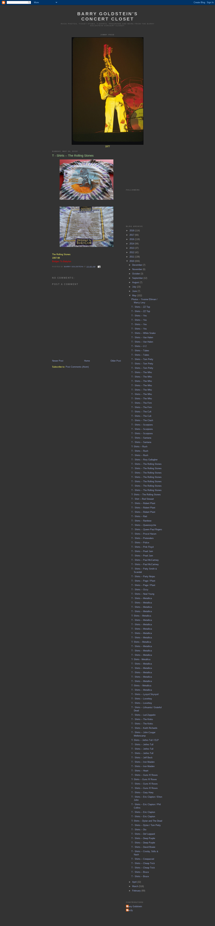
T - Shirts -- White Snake (143, 333)
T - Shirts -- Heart (139, 770)
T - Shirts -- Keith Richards (144, 728)
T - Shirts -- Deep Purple (143, 838)
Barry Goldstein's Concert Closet (107, 16)
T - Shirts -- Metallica (141, 598)
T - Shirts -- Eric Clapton (143, 812)
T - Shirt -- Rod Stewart (142, 499)
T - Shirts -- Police (140, 542)
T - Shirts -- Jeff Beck (142, 757)
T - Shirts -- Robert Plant (143, 503)
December (137, 265)
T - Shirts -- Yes (139, 315)
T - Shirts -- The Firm (141, 403)
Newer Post (57, 361)
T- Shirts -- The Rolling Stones (146, 494)
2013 (132, 248)
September (137, 278)
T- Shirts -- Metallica (141, 615)
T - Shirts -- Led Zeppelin (143, 715)
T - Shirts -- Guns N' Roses (144, 775)
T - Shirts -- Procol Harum (143, 534)
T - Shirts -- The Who (141, 372)
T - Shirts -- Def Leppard (143, 834)
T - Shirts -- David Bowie (143, 847)
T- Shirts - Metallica (140, 659)
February (136, 890)
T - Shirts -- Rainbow (141, 520)
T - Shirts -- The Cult (141, 411)
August (136, 282)
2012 (132, 252)
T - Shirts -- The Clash (142, 420)
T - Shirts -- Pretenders (142, 538)
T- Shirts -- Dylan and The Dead (146, 821)
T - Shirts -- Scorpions (142, 424)
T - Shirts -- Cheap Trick (143, 863)
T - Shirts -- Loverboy (141, 698)
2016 (132, 239)
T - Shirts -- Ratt (139, 516)
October (136, 273)
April (134, 882)
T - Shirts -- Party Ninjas (143, 576)
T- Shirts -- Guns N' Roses (144, 779)
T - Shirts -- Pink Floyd (142, 547)
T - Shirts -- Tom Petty (142, 359)
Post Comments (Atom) (77, 367)
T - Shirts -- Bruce (140, 872)
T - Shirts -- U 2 (138, 346)
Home (87, 361)
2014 (132, 243)
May (134, 295)
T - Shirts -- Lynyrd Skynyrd (144, 694)
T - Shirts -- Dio (138, 829)
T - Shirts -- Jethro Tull (142, 744)
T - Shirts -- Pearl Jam (142, 551)
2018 (132, 230)
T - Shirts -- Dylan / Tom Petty (146, 825)
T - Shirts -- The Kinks (142, 719)
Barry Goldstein (134, 906)
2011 (132, 256)
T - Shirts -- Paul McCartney (145, 560)
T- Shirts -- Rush (139, 446)
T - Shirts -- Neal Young (142, 594)
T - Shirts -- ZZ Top (140, 307)
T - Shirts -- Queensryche (143, 525)
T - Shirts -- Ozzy (139, 589)
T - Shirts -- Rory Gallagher (144, 459)
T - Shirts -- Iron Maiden (143, 762)
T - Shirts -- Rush (139, 451)
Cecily (130, 910)
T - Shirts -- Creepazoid (142, 859)
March (135, 886)
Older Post (116, 361)
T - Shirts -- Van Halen (142, 337)
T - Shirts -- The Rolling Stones (146, 464)
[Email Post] (99, 267)
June (135, 291)
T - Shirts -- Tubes (140, 350)
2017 (132, 235)
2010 (132, 261)
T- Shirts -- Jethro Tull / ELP (145, 740)
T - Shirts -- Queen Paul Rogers (146, 529)
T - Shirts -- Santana (141, 438)
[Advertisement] (143, 164)
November (137, 269)
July (134, 287)
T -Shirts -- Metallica (141, 685)
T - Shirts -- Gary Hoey (142, 792)
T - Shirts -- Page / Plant (143, 581)
